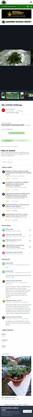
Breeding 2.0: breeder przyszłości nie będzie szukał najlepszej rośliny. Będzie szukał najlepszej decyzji (18, 172)
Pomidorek (11, 109)
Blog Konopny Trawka (19, 176)
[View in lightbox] (16, 58)
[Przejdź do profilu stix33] (3, 240)
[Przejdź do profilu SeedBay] (3, 183)
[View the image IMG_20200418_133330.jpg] (3, 95)
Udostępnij (8, 140)
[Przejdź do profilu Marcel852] (3, 230)
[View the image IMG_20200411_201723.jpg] (12, 95)
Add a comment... (8, 162)
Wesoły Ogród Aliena (11, 248)
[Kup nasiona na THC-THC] (16, 13)
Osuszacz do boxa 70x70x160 (14, 234)
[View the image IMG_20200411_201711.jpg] (21, 95)
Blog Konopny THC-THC (21, 217)
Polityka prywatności (10, 404)
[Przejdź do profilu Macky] (3, 171)
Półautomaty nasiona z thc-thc (13, 240)
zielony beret (9, 236)
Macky (10, 176)
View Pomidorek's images (12, 112)
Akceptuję (28, 411)
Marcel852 (8, 231)
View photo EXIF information (16, 133)
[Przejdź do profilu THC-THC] (3, 215)
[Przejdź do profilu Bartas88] (3, 253)
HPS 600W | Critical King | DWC (13, 125)
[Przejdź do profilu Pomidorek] (3, 110)
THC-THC (11, 217)
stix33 (7, 241)
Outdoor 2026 (9, 229)
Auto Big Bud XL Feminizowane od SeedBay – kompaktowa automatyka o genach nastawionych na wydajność (17, 184)
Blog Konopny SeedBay (20, 187)
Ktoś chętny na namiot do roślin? (14, 252)
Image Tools (26, 87)
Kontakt (19, 404)
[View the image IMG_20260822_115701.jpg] (16, 376)
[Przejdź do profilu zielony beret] (3, 235)
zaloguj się (21, 154)
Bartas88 (8, 253)
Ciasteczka (25, 404)
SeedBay (11, 187)
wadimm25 (7, 399)
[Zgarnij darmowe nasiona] (16, 21)
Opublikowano (22, 264)
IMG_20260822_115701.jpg (8, 397)
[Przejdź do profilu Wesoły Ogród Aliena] (3, 246)
